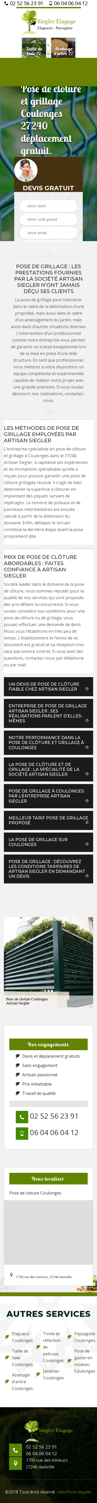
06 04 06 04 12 (70, 3)
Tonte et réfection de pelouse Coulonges (52, 1347)
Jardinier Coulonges (52, 1374)
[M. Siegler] (48, 22)
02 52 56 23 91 (26, 3)
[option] (34, 51)
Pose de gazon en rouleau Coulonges (83, 1361)
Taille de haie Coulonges (20, 1357)
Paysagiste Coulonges (83, 1337)
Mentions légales (75, 1492)
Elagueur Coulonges (20, 1337)
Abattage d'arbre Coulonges (20, 1381)
